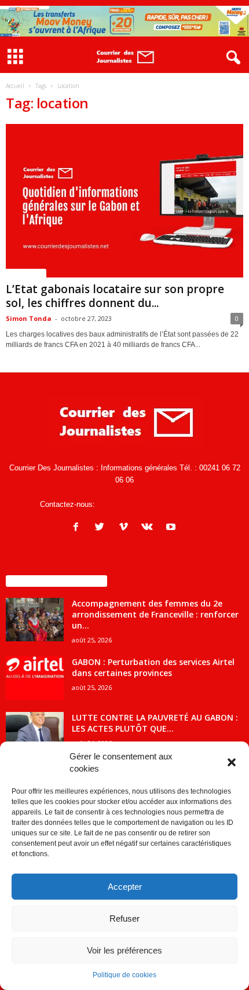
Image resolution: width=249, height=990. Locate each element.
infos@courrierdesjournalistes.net (153, 504)
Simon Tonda (29, 318)
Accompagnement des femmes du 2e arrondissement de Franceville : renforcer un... (155, 614)
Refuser (124, 918)
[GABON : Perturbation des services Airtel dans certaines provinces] (35, 678)
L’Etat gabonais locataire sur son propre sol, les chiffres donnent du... (115, 296)
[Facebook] (78, 528)
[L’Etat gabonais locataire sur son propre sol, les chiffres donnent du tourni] (124, 200)
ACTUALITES (26, 273)
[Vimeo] (126, 528)
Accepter (125, 887)
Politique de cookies (124, 975)
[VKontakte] (150, 528)
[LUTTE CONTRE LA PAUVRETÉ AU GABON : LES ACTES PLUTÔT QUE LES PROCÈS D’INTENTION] (35, 733)
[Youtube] (172, 528)
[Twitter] (102, 528)
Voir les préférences (124, 950)
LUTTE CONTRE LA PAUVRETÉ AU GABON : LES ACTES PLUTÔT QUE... (155, 723)
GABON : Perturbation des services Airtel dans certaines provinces (153, 667)
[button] (231, 762)
